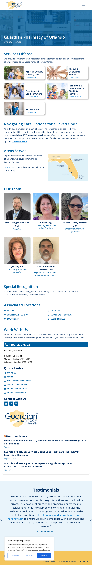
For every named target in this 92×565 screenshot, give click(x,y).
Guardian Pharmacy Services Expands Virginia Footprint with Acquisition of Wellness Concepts (39, 465)
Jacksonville (58, 319)
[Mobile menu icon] (83, 5)
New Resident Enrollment (19, 381)
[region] (29, 549)
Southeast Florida (61, 314)
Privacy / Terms (50, 562)
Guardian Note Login (17, 388)
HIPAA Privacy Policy (67, 562)
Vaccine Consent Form (17, 385)
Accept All (43, 556)
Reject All (29, 556)
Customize (15, 556)
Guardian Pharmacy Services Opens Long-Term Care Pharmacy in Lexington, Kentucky (41, 453)
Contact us (9, 167)
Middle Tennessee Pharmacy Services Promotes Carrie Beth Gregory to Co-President (45, 442)
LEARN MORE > (32, 77)
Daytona (56, 310)
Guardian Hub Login (16, 392)
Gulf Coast (13, 319)
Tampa (10, 310)
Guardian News (16, 436)
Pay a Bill (11, 373)
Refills (10, 377)
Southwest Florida (17, 314)
